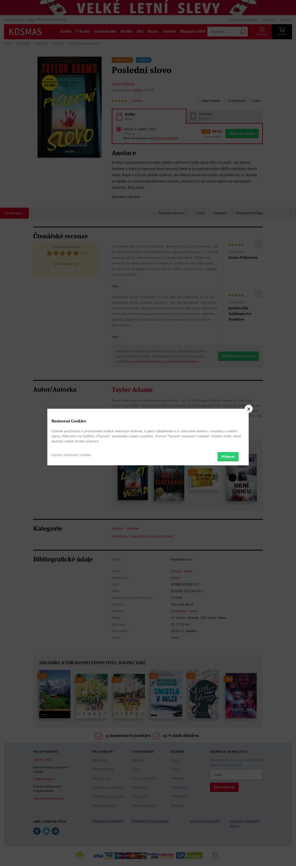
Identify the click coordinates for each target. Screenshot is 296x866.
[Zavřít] (249, 409)
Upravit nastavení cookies (71, 454)
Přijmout (228, 456)
